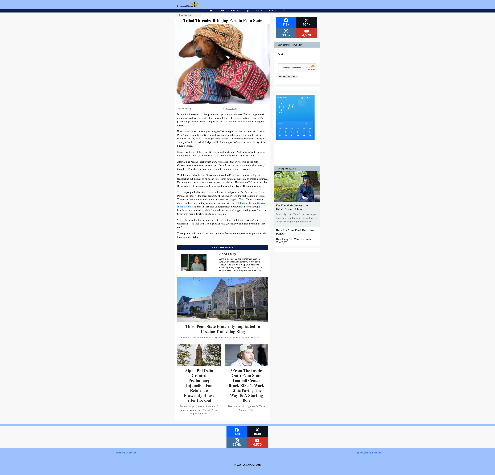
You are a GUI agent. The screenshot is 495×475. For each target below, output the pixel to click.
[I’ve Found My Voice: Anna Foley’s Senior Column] (297, 202)
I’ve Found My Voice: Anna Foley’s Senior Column (292, 207)
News (221, 10)
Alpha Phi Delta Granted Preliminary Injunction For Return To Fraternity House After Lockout (199, 385)
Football (272, 10)
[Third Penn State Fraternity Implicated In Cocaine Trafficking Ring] (222, 321)
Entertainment (185, 15)
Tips (247, 10)
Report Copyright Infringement (369, 453)
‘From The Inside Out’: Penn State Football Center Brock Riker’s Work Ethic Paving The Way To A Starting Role (246, 385)
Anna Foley (186, 108)
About (259, 10)
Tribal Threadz (222, 138)
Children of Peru (245, 203)
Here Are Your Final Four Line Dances (295, 232)
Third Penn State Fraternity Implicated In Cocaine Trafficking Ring (222, 328)
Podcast (235, 10)
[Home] (187, 7)
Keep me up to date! (288, 77)
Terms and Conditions (126, 453)
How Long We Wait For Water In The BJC (296, 240)
